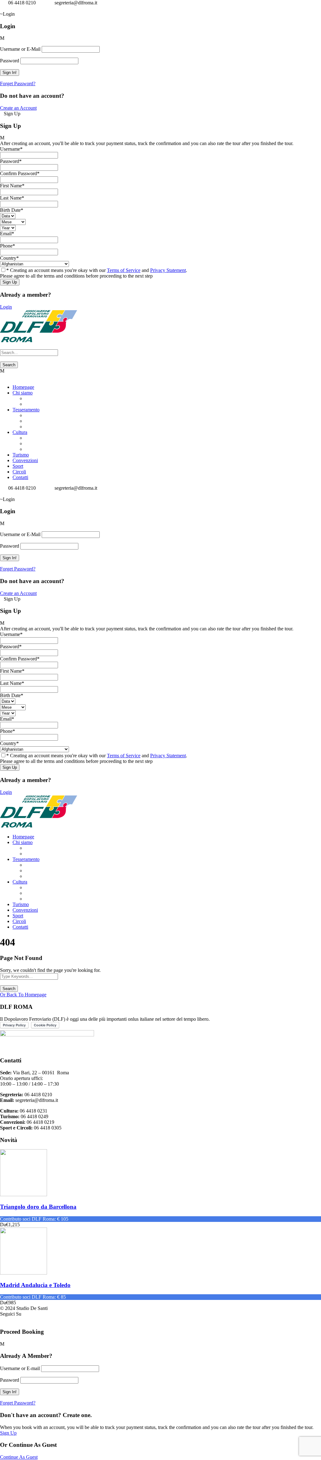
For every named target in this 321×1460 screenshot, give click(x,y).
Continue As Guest (19, 1457)
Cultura (20, 432)
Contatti (20, 477)
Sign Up (8, 1433)
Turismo (21, 454)
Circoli (19, 471)
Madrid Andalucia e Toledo (35, 1285)
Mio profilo (36, 426)
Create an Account (18, 108)
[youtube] (9, 8)
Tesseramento (26, 409)
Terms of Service (123, 270)
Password (9, 60)
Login (6, 307)
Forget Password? (17, 83)
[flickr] (6, 8)
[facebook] (2, 8)
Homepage (23, 387)
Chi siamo (23, 392)
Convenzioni (25, 460)
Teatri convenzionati (45, 449)
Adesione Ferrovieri (45, 415)
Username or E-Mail (20, 49)
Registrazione (38, 421)
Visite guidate (38, 438)
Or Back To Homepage (23, 994)
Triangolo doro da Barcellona (38, 1206)
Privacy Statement (168, 270)
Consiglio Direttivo (44, 404)
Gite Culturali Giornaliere (50, 443)
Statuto (32, 398)
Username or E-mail (20, 1368)
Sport (18, 466)
